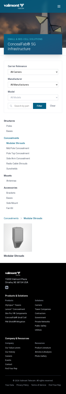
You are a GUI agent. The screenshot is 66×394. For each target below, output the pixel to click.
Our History (10, 352)
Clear (53, 105)
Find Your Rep (11, 368)
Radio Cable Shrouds (16, 163)
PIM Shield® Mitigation (15, 322)
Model (11, 91)
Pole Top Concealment (17, 153)
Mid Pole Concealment (17, 148)
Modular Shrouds (15, 143)
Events (8, 360)
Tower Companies (43, 309)
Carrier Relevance (17, 66)
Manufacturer (15, 79)
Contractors (40, 313)
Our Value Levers (12, 348)
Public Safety (40, 326)
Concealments (11, 138)
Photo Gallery (41, 356)
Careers (8, 356)
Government (40, 317)
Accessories (10, 187)
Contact (8, 364)
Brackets (10, 193)
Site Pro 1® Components (16, 313)
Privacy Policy (22, 385)
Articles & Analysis (43, 352)
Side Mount (12, 203)
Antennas (11, 180)
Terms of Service (38, 385)
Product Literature (43, 348)
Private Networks (42, 322)
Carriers (38, 305)
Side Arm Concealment (18, 158)
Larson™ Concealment (15, 309)
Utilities (38, 330)
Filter (39, 106)
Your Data (9, 385)
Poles (9, 126)
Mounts (8, 175)
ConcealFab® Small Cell (15, 317)
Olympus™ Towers (13, 305)
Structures (9, 121)
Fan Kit (9, 208)
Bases (9, 131)
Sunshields (11, 168)
